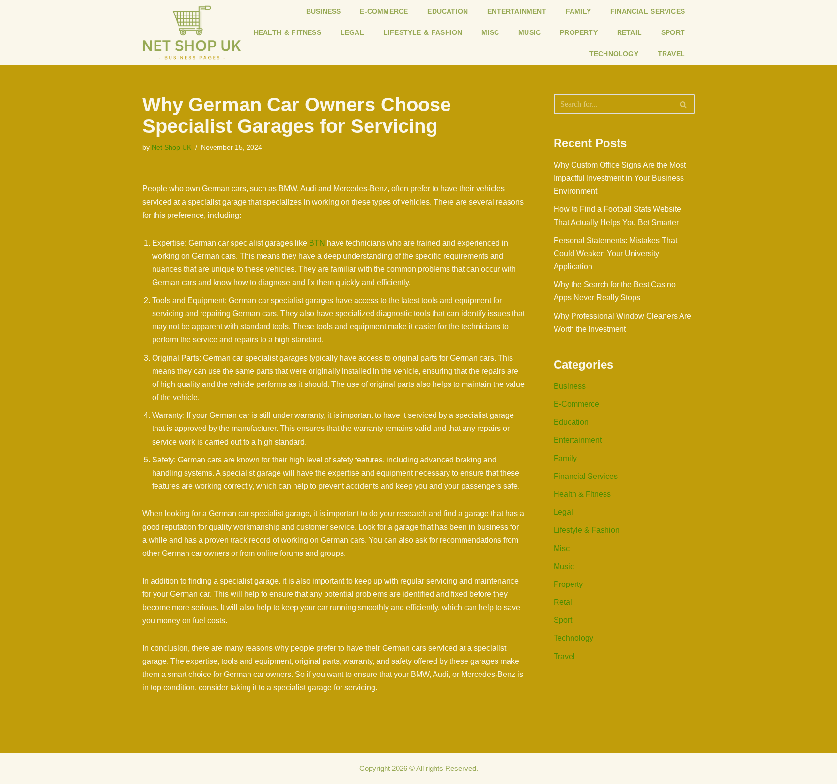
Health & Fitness (287, 32)
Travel (671, 54)
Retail (629, 32)
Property (579, 32)
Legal (352, 32)
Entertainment (516, 11)
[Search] (684, 104)
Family (578, 11)
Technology (613, 54)
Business (323, 11)
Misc (490, 32)
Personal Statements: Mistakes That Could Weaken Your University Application (615, 253)
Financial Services (647, 11)
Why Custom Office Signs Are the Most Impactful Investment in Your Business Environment (620, 178)
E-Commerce (384, 11)
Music (529, 32)
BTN (317, 243)
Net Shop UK (171, 147)
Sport (673, 32)
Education (447, 11)
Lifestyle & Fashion (423, 32)
